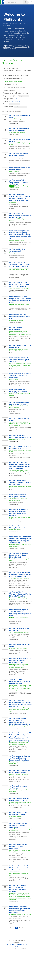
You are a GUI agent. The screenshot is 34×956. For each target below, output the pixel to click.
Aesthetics (16, 134)
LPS (10, 157)
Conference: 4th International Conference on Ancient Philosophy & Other (20, 660)
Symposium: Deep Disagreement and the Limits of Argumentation (19, 681)
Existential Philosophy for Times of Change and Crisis (19, 833)
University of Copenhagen (16, 253)
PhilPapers (6, 47)
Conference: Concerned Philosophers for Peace (17, 496)
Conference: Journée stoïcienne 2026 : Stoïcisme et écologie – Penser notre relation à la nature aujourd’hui (20, 197)
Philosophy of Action (19, 474)
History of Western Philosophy (21, 146)
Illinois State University (15, 529)
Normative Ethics (26, 242)
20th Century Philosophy (20, 836)
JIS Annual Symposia (15, 621)
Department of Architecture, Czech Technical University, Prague (18, 350)
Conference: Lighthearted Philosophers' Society (18, 154)
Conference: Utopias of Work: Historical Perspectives (20, 771)
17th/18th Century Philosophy (21, 457)
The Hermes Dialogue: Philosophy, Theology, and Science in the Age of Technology (19, 635)
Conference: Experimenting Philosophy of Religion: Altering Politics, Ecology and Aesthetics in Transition (20, 703)
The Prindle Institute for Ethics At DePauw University (18, 499)
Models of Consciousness (16, 255)
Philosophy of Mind (18, 257)
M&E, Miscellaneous (18, 222)
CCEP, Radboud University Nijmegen (19, 288)
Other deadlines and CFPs (14, 87)
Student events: (8, 107)
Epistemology (17, 521)
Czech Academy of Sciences (17, 240)
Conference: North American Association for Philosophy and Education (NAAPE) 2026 (20, 574)
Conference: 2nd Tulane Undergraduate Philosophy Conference (19, 182)
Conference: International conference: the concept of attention (19, 360)
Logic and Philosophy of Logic (19, 275)
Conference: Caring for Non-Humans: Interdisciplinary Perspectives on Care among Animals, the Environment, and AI (20, 235)
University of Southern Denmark (18, 648)
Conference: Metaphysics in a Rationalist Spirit (19, 169)
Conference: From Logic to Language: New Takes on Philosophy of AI (18, 555)
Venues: (5, 104)
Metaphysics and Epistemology (17, 175)
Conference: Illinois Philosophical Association (18, 527)
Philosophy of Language (20, 274)
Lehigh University (14, 171)
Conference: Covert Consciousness (16, 328)
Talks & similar (10, 90)
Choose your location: (10, 68)
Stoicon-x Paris (13, 204)
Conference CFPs (11, 84)
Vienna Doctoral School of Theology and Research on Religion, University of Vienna (20, 709)
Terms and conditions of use (17, 944)
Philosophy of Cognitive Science (20, 339)
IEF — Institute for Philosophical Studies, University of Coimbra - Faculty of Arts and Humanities (20, 365)
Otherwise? (6, 101)
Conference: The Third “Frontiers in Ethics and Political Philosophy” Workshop (20, 594)
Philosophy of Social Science (17, 922)
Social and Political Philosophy (17, 244)
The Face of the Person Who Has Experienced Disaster (18, 917)
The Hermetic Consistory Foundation (19, 632)
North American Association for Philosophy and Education (18, 581)
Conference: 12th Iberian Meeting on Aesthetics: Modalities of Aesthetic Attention (18, 888)
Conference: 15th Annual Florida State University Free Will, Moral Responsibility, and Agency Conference (19, 465)
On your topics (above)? (11, 96)
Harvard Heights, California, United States (17, 70)
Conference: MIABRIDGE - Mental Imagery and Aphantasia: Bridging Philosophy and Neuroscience (19, 721)
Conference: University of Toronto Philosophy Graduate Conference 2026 (20, 482)
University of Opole (20, 439)
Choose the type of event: (12, 79)
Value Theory (26, 148)
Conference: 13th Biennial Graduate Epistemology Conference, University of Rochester (18, 512)
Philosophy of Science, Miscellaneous (20, 223)
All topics (24, 75)
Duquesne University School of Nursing (20, 914)
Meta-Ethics (24, 806)
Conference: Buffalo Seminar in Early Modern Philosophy (20, 447)
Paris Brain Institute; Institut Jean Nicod (19, 726)
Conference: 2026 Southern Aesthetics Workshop (19, 129)
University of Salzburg (15, 816)
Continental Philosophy (19, 746)
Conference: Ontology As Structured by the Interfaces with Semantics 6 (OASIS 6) (19, 264)
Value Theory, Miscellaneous (18, 225)
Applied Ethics (17, 242)
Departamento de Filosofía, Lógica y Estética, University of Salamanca (19, 305)
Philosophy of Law (20, 603)
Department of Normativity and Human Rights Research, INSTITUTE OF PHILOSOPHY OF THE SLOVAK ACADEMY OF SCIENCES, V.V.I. (20, 687)
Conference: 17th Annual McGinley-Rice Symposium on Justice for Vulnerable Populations (19, 910)
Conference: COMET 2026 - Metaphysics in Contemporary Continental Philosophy (20, 284)
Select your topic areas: (11, 75)
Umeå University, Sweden (16, 320)
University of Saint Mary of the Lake (19, 578)
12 (26, 928)
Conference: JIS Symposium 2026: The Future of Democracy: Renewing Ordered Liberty (20, 613)
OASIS (11, 272)
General (15, 189)
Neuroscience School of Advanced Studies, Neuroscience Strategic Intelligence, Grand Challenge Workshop (20, 332)
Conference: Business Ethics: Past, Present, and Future (19, 403)
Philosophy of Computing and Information (20, 428)
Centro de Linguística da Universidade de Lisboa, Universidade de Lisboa (19, 268)
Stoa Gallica (12, 202)
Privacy (17, 946)
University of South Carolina (17, 132)
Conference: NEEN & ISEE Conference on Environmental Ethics (20, 317)
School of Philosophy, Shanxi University (20, 119)
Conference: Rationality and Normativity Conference (19, 799)
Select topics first (18, 99)
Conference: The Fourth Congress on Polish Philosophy (20, 436)
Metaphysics (16, 290)
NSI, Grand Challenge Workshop (18, 336)
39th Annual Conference (16, 502)
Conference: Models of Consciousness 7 (17, 250)
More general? (8, 99)
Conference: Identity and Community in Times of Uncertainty (18, 825)
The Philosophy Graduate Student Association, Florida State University (19, 471)
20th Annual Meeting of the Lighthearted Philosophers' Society (19, 159)
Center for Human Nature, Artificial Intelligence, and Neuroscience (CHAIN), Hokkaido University (20, 423)
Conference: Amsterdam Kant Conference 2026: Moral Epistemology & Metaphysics (20, 758)
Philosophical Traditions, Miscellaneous (20, 748)
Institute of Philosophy (22, 47)
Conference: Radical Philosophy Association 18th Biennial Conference (20, 376)
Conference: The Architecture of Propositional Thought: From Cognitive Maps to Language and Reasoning (20, 540)
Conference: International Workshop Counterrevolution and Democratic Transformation (20, 869)
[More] (31, 2)
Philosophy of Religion (19, 713)
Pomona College (13, 379)
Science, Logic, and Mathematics (18, 309)
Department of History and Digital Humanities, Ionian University (18, 743)
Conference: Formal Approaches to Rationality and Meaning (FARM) (20, 215)
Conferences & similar (13, 81)
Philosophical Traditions (15, 148)
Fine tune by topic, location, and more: (16, 93)
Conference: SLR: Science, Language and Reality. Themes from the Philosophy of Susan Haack (20, 300)
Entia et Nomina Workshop (16, 121)
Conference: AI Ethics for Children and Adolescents (18, 813)
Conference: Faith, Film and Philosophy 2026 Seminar (19, 391)
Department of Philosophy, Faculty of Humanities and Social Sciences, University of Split (19, 665)
